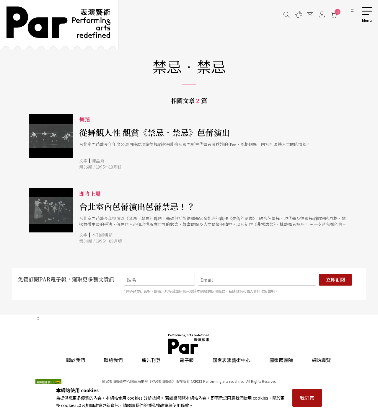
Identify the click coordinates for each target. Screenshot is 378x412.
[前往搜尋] (286, 15)
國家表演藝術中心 (231, 360)
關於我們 (75, 360)
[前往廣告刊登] (298, 15)
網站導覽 (321, 360)
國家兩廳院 (281, 360)
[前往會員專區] (322, 15)
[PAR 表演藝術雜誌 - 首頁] (59, 25)
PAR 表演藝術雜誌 (189, 343)
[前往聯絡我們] (310, 15)
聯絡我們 (113, 360)
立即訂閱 (335, 279)
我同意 (307, 397)
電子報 (187, 360)
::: (352, 9)
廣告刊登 (151, 360)
